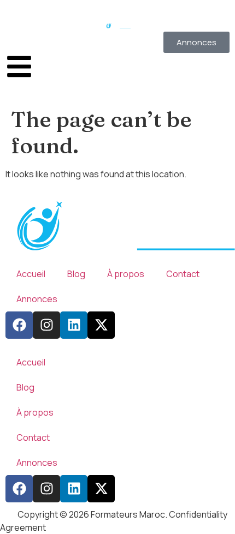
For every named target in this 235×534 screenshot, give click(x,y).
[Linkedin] (73, 325)
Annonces (36, 299)
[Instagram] (46, 325)
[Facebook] (19, 325)
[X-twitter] (101, 325)
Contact (182, 274)
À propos (125, 274)
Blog (76, 274)
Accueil (30, 274)
